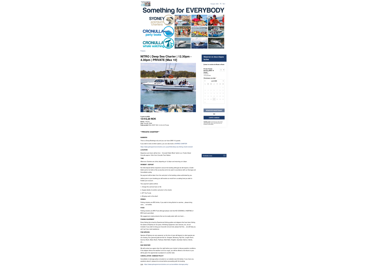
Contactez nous (207, 156)
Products (142, 51)
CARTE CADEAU (214, 118)
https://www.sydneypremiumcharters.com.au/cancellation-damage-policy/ (166, 264)
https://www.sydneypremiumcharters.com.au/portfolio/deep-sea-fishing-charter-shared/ (166, 147)
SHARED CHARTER (181, 144)
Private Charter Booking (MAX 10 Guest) (209, 72)
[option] (147, 108)
